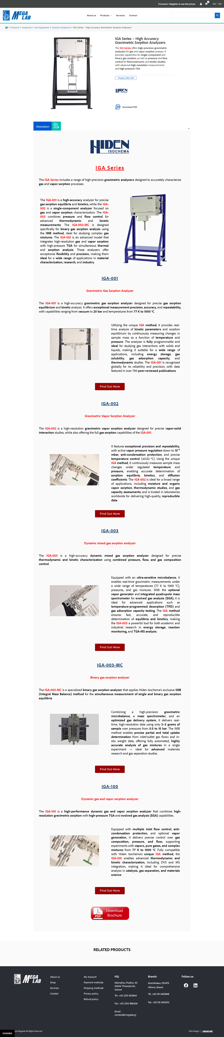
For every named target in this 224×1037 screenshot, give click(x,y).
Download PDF (129, 107)
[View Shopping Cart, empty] (206, 3)
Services (54, 988)
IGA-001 (110, 278)
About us (55, 976)
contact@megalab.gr (125, 1014)
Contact (54, 993)
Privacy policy (91, 993)
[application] (110, 15)
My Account (90, 976)
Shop (53, 982)
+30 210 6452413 (161, 1002)
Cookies (7, 1033)
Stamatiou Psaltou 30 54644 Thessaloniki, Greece (126, 986)
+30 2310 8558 (126, 995)
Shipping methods (93, 988)
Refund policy (91, 999)
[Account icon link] (201, 4)
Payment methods (93, 982)
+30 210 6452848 (160, 994)
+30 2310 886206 (129, 1003)
